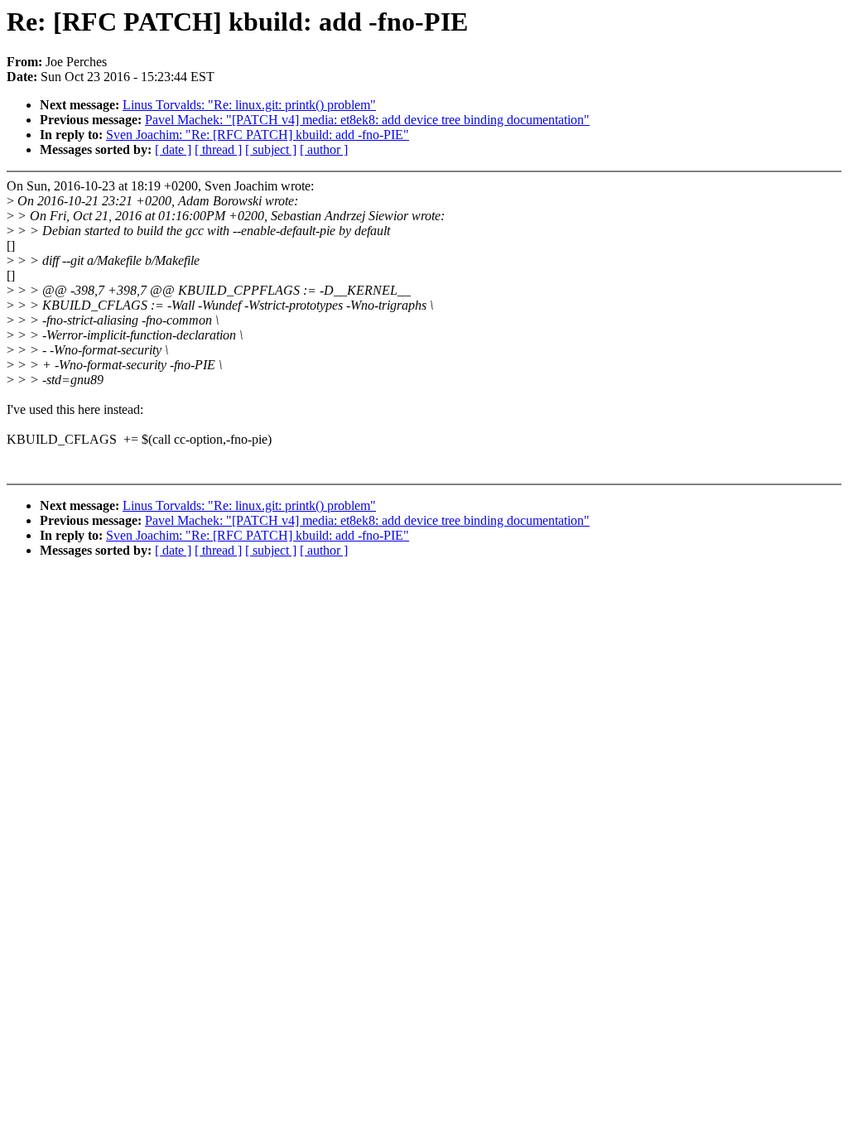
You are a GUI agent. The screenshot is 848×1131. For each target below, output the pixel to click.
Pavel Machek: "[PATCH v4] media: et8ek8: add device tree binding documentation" (367, 120)
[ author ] (324, 149)
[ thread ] (218, 149)
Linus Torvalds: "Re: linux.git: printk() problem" (249, 105)
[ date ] (173, 149)
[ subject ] (270, 149)
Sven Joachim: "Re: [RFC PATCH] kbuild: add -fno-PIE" (257, 135)
